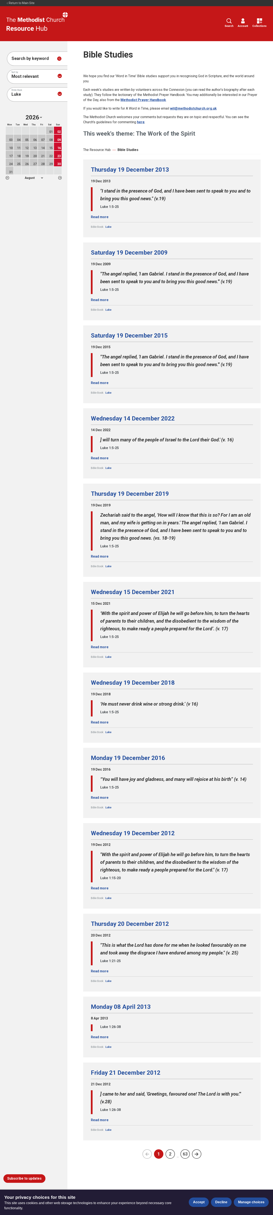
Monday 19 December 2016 (128, 758)
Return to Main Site (21, 3)
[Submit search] (59, 59)
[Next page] (196, 1154)
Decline (221, 1202)
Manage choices (251, 1202)
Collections (259, 26)
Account (243, 26)
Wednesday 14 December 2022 (133, 418)
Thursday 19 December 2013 (130, 169)
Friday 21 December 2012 (125, 1072)
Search (229, 26)
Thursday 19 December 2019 (130, 493)
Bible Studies (128, 150)
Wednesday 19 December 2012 (133, 833)
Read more (100, 217)
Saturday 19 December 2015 (129, 335)
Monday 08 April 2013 (121, 1006)
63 (185, 1154)
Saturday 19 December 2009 (129, 252)
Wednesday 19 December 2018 (133, 682)
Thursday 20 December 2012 (130, 924)
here (141, 122)
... (178, 1156)
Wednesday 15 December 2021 (133, 592)
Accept (199, 1202)
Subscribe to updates (24, 1178)
